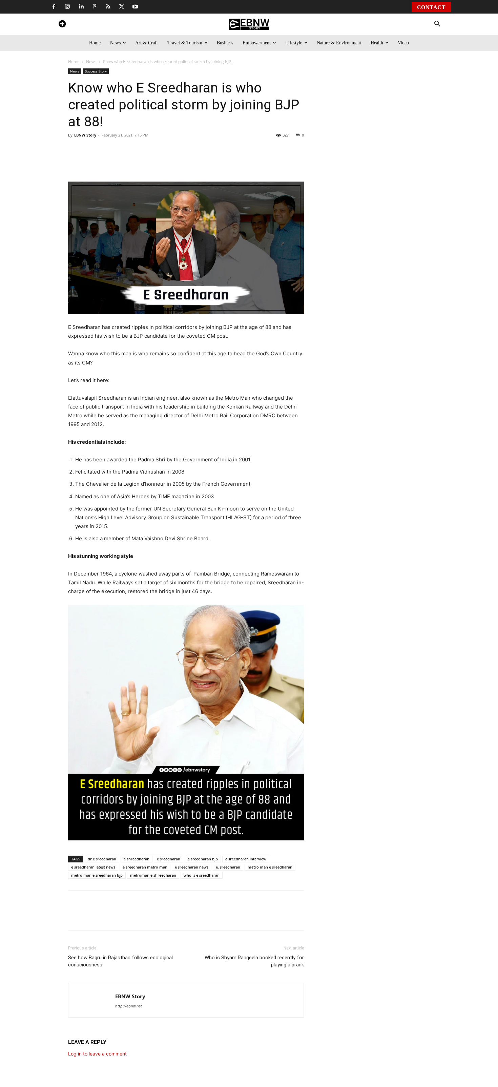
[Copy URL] (193, 162)
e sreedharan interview (245, 858)
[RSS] (108, 7)
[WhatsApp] (115, 162)
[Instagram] (67, 7)
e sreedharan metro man (145, 867)
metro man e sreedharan (270, 867)
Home (74, 61)
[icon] (62, 25)
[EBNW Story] (249, 24)
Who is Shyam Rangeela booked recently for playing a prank (254, 961)
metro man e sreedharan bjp (97, 875)
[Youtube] (135, 7)
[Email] (208, 162)
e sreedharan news (191, 867)
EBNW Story (85, 135)
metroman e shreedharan (153, 875)
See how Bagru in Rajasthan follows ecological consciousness (120, 961)
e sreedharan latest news (93, 867)
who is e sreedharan (202, 875)
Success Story (96, 71)
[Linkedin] (81, 7)
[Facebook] (54, 7)
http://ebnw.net (128, 1006)
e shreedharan (136, 858)
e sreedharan (168, 858)
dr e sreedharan (102, 858)
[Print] (177, 162)
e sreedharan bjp (203, 858)
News (91, 61)
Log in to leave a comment (97, 1054)
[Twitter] (121, 7)
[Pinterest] (94, 7)
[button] (437, 24)
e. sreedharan (228, 867)
